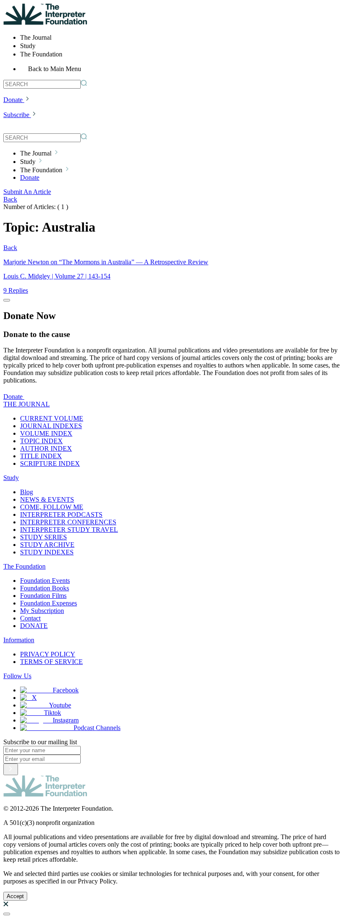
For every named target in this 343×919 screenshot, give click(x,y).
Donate (13, 99)
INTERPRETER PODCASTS (61, 514)
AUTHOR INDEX (46, 448)
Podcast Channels (97, 727)
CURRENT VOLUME (51, 418)
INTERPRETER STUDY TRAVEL (69, 529)
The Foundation (24, 566)
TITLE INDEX (41, 456)
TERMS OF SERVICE (51, 661)
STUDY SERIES (43, 537)
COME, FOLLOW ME (51, 507)
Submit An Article (27, 191)
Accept (15, 896)
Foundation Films (43, 595)
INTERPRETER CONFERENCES (68, 522)
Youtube (60, 705)
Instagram (66, 720)
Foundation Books (44, 588)
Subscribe (16, 114)
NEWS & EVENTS (47, 499)
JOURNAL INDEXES (51, 425)
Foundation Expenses (48, 603)
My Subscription (42, 610)
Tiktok (52, 712)
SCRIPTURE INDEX (50, 463)
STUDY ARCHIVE (47, 544)
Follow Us (17, 675)
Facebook (66, 690)
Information (18, 639)
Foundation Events (45, 580)
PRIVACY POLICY (47, 654)
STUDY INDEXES (47, 552)
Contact (30, 618)
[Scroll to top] (6, 914)
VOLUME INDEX (46, 433)
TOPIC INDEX (41, 440)
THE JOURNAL (26, 404)
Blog (26, 491)
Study (11, 477)
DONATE (34, 625)
